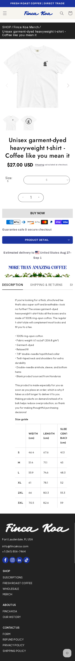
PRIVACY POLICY (14, 645)
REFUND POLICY (13, 639)
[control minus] (21, 197)
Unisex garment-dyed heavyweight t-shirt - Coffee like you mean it (34, 33)
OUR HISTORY (12, 617)
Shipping (39, 165)
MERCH (7, 594)
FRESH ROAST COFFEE (17, 583)
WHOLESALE (11, 588)
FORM (7, 634)
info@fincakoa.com (15, 546)
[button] (5, 13)
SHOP (6, 27)
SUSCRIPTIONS (13, 577)
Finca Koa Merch (26, 27)
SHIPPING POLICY (14, 650)
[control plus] (40, 197)
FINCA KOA (10, 611)
